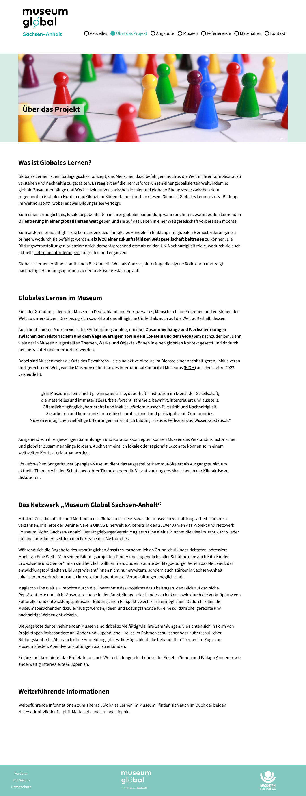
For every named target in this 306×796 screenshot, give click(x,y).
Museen (190, 33)
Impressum (21, 780)
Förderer (21, 773)
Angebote (165, 33)
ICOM (190, 368)
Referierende (219, 33)
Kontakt (277, 33)
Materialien (250, 33)
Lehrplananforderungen (57, 253)
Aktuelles (98, 33)
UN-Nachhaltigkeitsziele (183, 246)
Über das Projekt (131, 33)
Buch (200, 705)
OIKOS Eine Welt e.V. (112, 525)
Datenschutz (21, 787)
